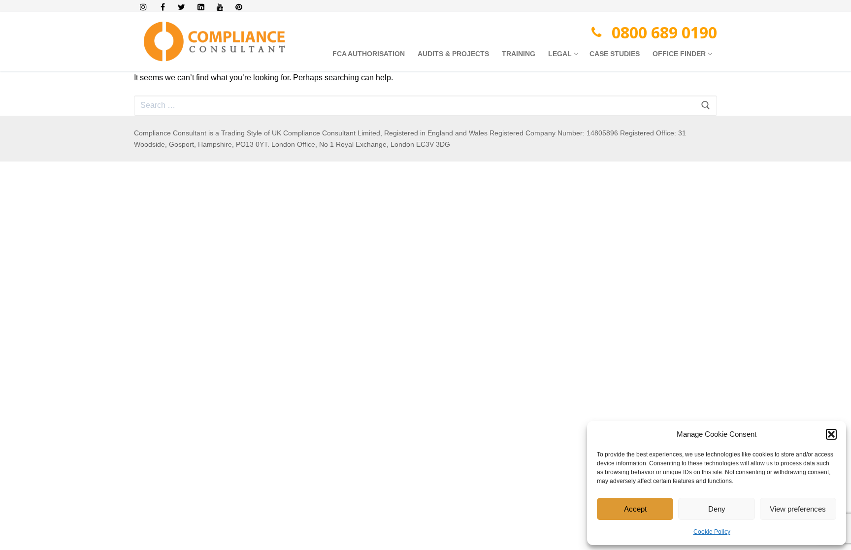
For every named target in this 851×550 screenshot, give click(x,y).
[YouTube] (220, 7)
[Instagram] (143, 7)
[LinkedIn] (201, 7)
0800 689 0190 (664, 32)
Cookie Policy (711, 531)
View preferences (798, 509)
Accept (635, 509)
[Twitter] (182, 7)
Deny (716, 509)
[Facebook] (163, 7)
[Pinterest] (239, 7)
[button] (831, 434)
